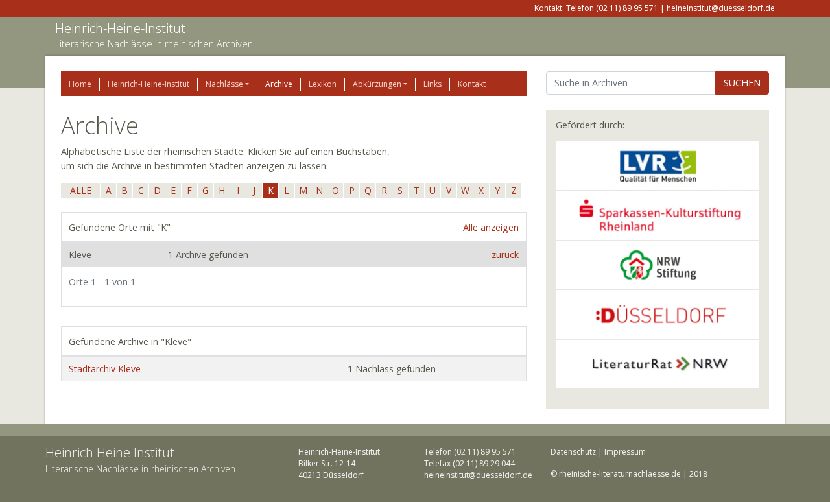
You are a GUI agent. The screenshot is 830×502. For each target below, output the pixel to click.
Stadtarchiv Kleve (105, 369)
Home (80, 84)
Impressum (625, 451)
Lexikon (323, 84)
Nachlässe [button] (224, 84)
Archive (278, 84)
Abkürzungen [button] (377, 84)
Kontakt (472, 84)
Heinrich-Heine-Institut (120, 28)
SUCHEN (742, 83)
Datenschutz (573, 451)
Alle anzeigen (491, 227)
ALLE (80, 190)
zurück (505, 254)
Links (432, 84)
